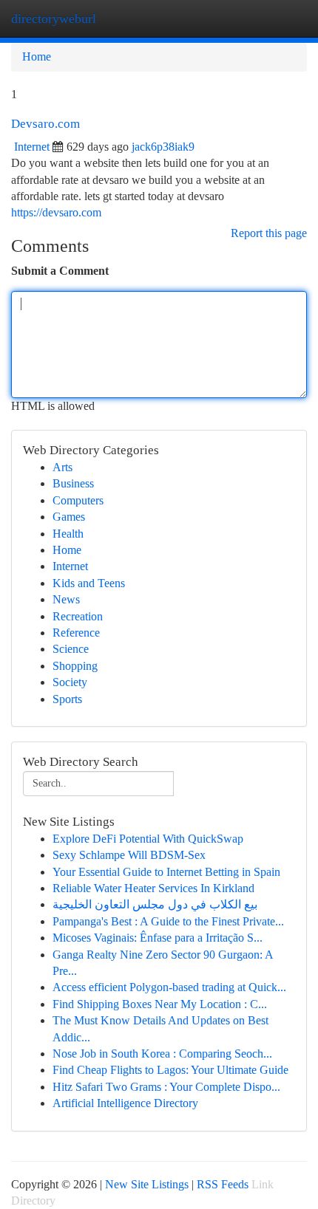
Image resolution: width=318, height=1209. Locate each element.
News (66, 599)
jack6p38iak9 (163, 146)
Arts (62, 467)
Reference (76, 632)
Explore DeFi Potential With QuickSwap (148, 838)
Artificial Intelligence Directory (125, 1103)
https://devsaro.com (56, 212)
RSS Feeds (222, 1184)
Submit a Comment (60, 270)
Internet (32, 146)
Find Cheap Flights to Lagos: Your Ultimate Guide (170, 1070)
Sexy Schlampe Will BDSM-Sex (129, 855)
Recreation (78, 616)
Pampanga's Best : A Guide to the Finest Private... (168, 921)
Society (70, 682)
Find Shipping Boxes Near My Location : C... (160, 1004)
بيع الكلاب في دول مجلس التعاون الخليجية (155, 904)
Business (73, 483)
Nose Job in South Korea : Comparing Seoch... (162, 1053)
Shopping (75, 666)
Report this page (269, 233)
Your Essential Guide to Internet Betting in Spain (166, 872)
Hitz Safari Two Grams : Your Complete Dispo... (166, 1086)
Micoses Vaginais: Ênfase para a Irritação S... (158, 937)
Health (68, 533)
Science (71, 649)
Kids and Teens (89, 583)
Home (36, 56)
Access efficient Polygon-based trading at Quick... (169, 987)
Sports (67, 699)
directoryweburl (53, 18)
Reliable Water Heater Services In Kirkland (153, 888)
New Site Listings (147, 1184)
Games (69, 516)
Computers (78, 500)
